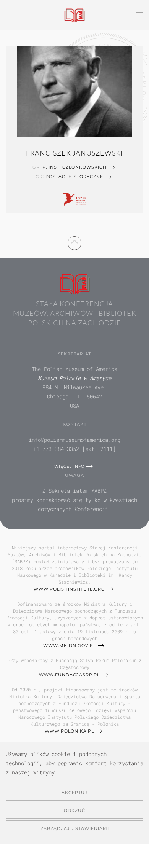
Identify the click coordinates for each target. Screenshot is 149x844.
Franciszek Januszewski (74, 153)
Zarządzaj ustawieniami (74, 828)
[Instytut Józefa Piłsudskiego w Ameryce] (74, 198)
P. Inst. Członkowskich (74, 167)
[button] (139, 15)
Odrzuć (74, 810)
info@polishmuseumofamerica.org (74, 439)
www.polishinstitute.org (69, 589)
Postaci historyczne (74, 176)
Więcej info (69, 466)
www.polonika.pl (69, 731)
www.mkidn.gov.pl (69, 645)
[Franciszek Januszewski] (74, 90)
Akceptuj (74, 792)
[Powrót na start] (75, 15)
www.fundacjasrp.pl (69, 674)
